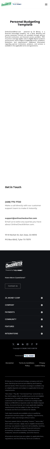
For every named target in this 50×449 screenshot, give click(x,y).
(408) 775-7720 (13, 202)
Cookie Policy (40, 365)
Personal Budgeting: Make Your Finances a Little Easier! (22, 145)
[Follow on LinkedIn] (23, 344)
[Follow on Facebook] (32, 344)
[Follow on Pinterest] (36, 344)
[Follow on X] (13, 344)
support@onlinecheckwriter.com (21, 218)
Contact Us (13, 286)
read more (11, 106)
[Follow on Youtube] (18, 344)
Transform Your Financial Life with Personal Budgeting (24, 87)
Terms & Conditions (26, 363)
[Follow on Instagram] (27, 344)
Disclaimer (10, 363)
